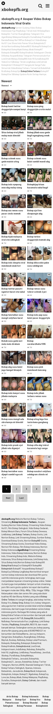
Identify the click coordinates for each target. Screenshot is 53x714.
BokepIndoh (42, 706)
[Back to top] (48, 708)
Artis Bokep (12, 696)
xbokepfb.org (14, 9)
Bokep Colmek (29, 680)
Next (8, 498)
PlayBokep (14, 624)
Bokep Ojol (20, 699)
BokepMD (36, 541)
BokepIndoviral (23, 646)
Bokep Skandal (30, 703)
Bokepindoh (7, 568)
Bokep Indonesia (30, 696)
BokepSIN (28, 618)
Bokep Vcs (35, 699)
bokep (48, 606)
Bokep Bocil (29, 671)
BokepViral (6, 565)
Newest (5, 85)
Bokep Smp (17, 603)
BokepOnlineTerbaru (30, 71)
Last (21, 498)
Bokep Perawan (24, 706)
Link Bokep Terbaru (21, 534)
